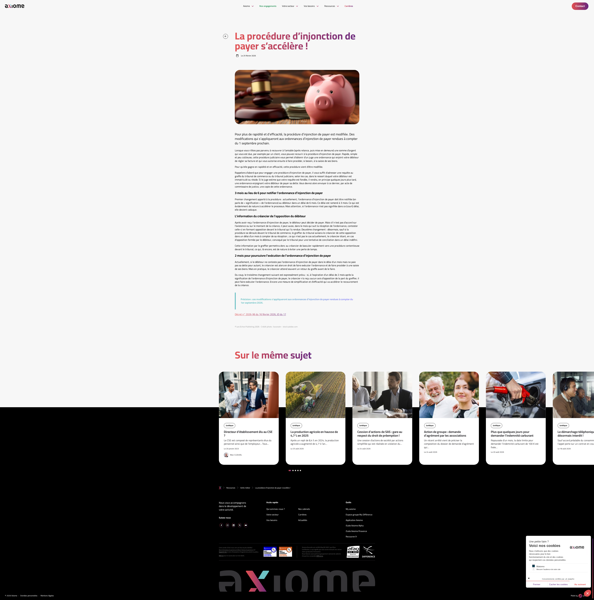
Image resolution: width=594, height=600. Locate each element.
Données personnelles (28, 595)
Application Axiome (354, 520)
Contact (580, 6)
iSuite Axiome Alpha (355, 525)
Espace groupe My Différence (359, 514)
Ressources (230, 488)
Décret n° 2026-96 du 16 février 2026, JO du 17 (260, 314)
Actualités (302, 520)
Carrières (302, 514)
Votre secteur (272, 514)
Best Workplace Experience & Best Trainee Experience (236, 550)
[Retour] (225, 36)
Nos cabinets (304, 509)
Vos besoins (271, 520)
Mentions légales (47, 595)
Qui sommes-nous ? (275, 509)
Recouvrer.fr (351, 536)
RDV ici (221, 556)
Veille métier (245, 488)
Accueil (220, 488)
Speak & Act (223, 552)
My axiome (351, 509)
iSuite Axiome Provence (356, 531)
